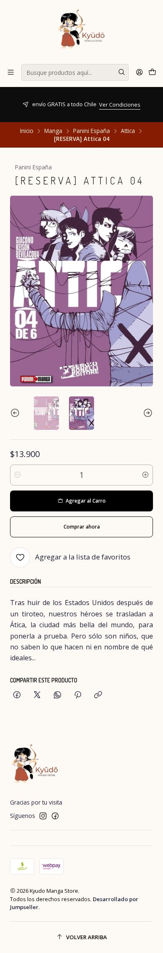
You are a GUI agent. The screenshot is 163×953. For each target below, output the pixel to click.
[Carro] (152, 72)
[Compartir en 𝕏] (37, 695)
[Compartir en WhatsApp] (57, 695)
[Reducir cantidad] (17, 475)
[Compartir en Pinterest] (78, 695)
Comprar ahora (82, 526)
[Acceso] (139, 72)
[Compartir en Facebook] (17, 695)
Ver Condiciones (63, 104)
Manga (53, 131)
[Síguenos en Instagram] (43, 816)
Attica (128, 131)
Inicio (26, 131)
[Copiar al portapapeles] (98, 695)
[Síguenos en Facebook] (55, 816)
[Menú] (10, 72)
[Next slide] (146, 413)
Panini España (91, 131)
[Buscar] (122, 72)
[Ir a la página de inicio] (81, 31)
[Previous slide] (16, 413)
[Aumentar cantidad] (145, 475)
